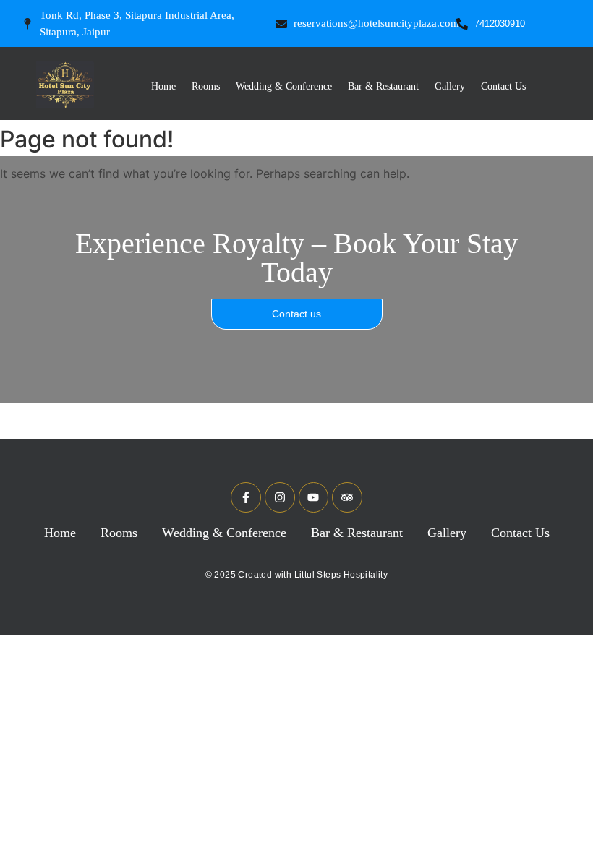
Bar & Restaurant (383, 86)
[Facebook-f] (246, 497)
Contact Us (503, 86)
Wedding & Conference (284, 86)
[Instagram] (280, 497)
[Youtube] (314, 497)
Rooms (206, 86)
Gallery (450, 86)
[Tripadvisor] (347, 497)
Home (163, 86)
